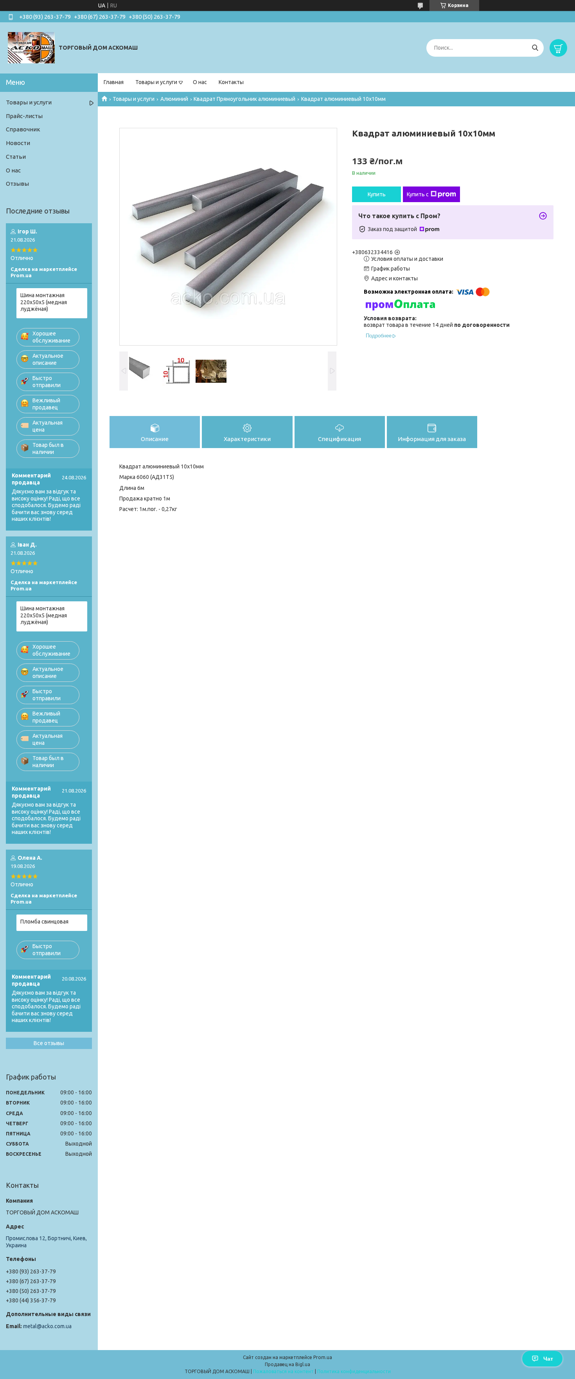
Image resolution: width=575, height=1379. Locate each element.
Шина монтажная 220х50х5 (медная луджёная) (43, 302)
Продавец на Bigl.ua (287, 1364)
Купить (377, 194)
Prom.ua (322, 1357)
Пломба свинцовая (44, 921)
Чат (548, 1359)
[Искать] (535, 48)
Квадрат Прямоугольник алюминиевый (244, 99)
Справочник (23, 129)
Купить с (418, 194)
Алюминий (174, 99)
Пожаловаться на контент (283, 1371)
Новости (18, 143)
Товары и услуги (156, 82)
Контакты (231, 82)
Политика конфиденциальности (354, 1371)
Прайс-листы (24, 116)
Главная (114, 82)
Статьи (16, 156)
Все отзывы (49, 1043)
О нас (200, 82)
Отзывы (17, 183)
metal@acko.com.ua (47, 1326)
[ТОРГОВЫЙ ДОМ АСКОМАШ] (31, 47)
